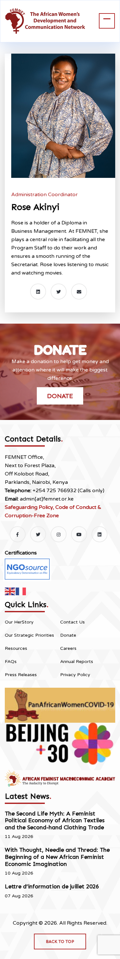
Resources (16, 648)
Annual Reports (76, 661)
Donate (60, 396)
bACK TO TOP (60, 941)
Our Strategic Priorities (29, 635)
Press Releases (21, 674)
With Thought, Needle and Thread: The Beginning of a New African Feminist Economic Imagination (57, 856)
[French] (21, 591)
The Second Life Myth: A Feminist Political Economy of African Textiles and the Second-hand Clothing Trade (55, 820)
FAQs (11, 661)
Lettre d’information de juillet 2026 (52, 886)
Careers (68, 648)
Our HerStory (19, 622)
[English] (10, 591)
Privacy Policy (75, 674)
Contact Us (72, 622)
